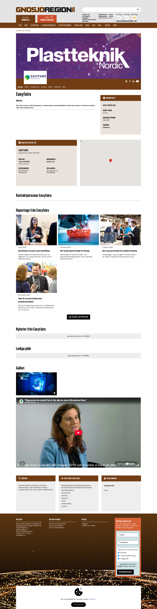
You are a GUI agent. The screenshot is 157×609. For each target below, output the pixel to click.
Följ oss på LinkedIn (56, 526)
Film (93, 25)
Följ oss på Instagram (56, 527)
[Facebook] (130, 81)
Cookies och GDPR (88, 526)
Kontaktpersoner (34, 87)
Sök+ (26, 25)
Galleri (64, 87)
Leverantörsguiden (49, 25)
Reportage (35, 25)
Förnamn (122, 535)
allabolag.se (106, 127)
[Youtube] (137, 81)
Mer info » (132, 566)
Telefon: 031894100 (24, 161)
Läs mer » (92, 599)
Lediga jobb (78, 25)
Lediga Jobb (57, 87)
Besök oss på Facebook (57, 524)
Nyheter (50, 87)
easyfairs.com (50, 161)
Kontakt (26, 87)
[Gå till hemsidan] (126, 81)
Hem (20, 25)
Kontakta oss (20, 535)
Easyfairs (27, 30)
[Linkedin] (133, 81)
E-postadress (123, 542)
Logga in (85, 524)
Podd (87, 25)
